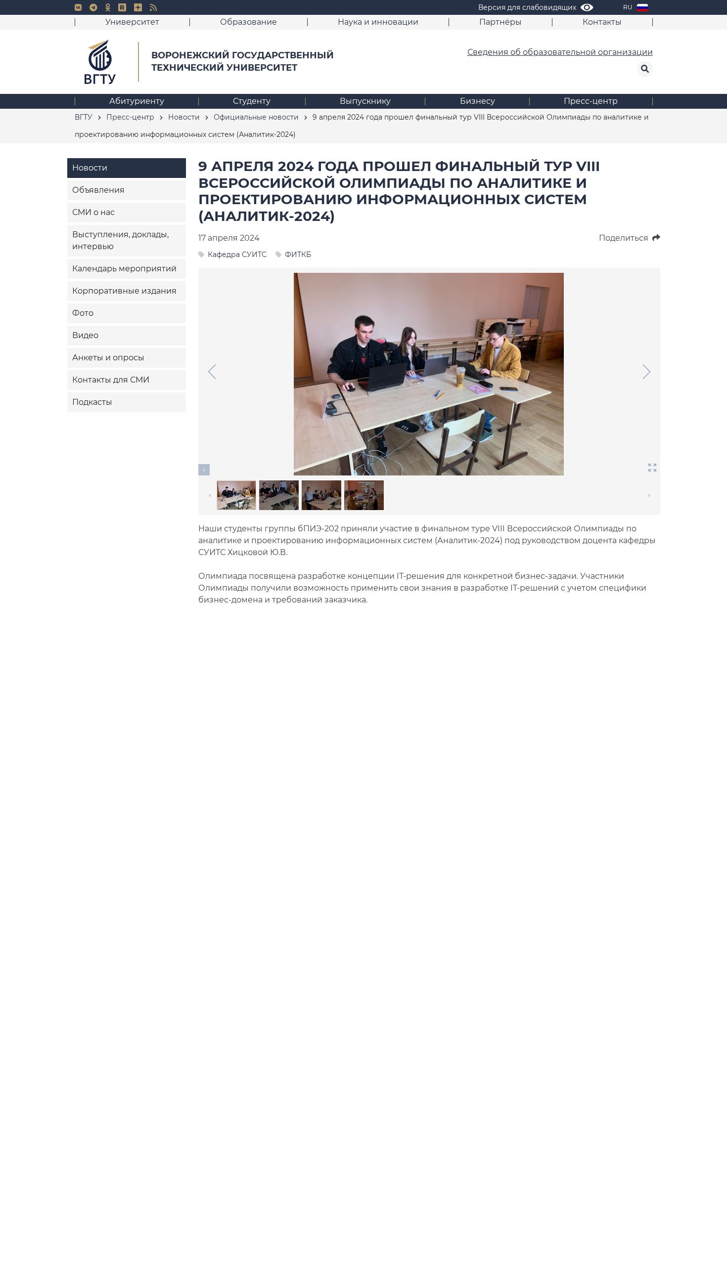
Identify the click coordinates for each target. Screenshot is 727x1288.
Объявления (98, 190)
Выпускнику (365, 101)
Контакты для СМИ (110, 380)
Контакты (602, 22)
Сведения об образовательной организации (560, 52)
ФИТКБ (298, 254)
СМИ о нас (93, 212)
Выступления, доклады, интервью (120, 240)
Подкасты (92, 402)
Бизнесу (477, 101)
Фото (82, 313)
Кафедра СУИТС (237, 254)
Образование (248, 22)
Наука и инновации (378, 22)
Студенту (252, 101)
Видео (85, 335)
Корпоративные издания (124, 291)
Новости (89, 167)
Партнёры (500, 22)
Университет (132, 22)
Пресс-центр (591, 101)
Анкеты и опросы (108, 357)
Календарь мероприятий (124, 268)
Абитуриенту (136, 101)
